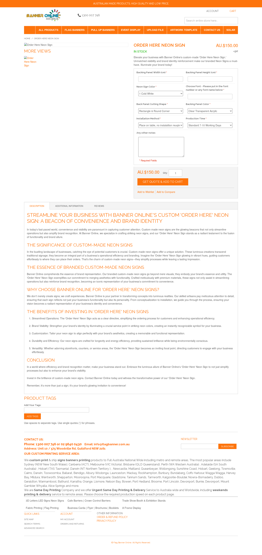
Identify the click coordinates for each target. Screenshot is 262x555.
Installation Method (148, 118)
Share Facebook (189, 192)
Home (27, 38)
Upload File (155, 29)
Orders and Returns (72, 524)
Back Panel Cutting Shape (151, 104)
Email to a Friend (182, 192)
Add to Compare (166, 192)
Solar (230, 29)
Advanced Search (34, 528)
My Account (67, 519)
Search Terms (32, 524)
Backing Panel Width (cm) (151, 72)
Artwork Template (183, 29)
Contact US (212, 29)
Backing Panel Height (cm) (201, 72)
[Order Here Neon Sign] (31, 63)
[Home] (29, 30)
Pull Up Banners (103, 29)
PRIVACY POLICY (106, 520)
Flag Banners (74, 29)
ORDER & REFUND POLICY (112, 517)
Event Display (130, 29)
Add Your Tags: (32, 405)
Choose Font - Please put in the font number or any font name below (207, 88)
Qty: (165, 173)
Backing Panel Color (197, 104)
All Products (48, 29)
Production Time (195, 118)
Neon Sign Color (146, 86)
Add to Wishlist (145, 192)
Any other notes (146, 132)
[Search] (234, 20)
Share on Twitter (197, 192)
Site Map (29, 519)
